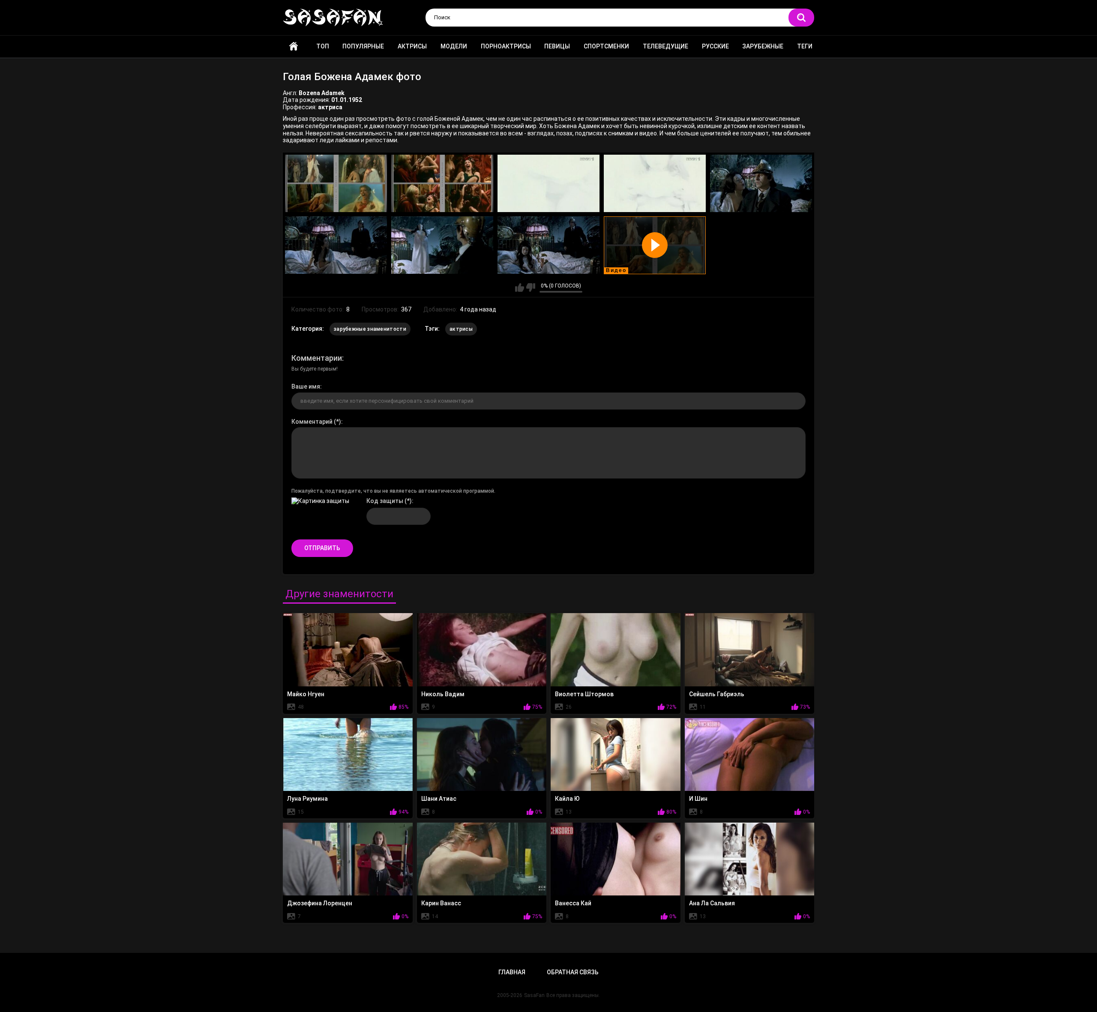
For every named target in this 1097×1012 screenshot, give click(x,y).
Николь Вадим (443, 694)
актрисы (461, 329)
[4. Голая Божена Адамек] (655, 183)
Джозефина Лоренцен (319, 903)
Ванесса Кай (573, 903)
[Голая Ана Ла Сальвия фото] (750, 859)
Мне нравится (519, 287)
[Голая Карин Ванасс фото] (482, 859)
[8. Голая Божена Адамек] (548, 245)
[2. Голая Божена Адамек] (442, 183)
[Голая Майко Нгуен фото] (348, 649)
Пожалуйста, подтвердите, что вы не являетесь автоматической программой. (393, 491)
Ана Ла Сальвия (712, 903)
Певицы (557, 46)
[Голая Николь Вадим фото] (482, 649)
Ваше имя (305, 386)
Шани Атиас (438, 798)
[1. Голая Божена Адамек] (336, 183)
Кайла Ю (567, 798)
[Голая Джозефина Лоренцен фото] (348, 859)
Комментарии (316, 357)
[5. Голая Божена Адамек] (761, 183)
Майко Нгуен (305, 694)
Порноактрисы (506, 46)
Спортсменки (606, 46)
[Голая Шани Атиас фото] (482, 754)
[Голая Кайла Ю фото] (615, 754)
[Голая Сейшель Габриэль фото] (750, 649)
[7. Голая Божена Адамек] (442, 245)
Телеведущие (665, 46)
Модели (454, 46)
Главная (293, 46)
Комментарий (312, 421)
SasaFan (534, 995)
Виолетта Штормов (584, 694)
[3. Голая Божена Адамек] (548, 183)
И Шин (698, 798)
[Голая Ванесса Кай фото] (615, 859)
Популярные (363, 46)
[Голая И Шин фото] (750, 754)
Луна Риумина (307, 798)
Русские (715, 46)
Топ (322, 46)
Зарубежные (762, 46)
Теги (804, 46)
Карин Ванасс (441, 903)
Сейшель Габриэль (716, 694)
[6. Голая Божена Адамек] (336, 245)
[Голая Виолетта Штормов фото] (615, 649)
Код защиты (384, 500)
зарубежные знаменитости (370, 329)
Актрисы (412, 46)
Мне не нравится (530, 287)
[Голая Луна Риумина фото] (348, 754)
